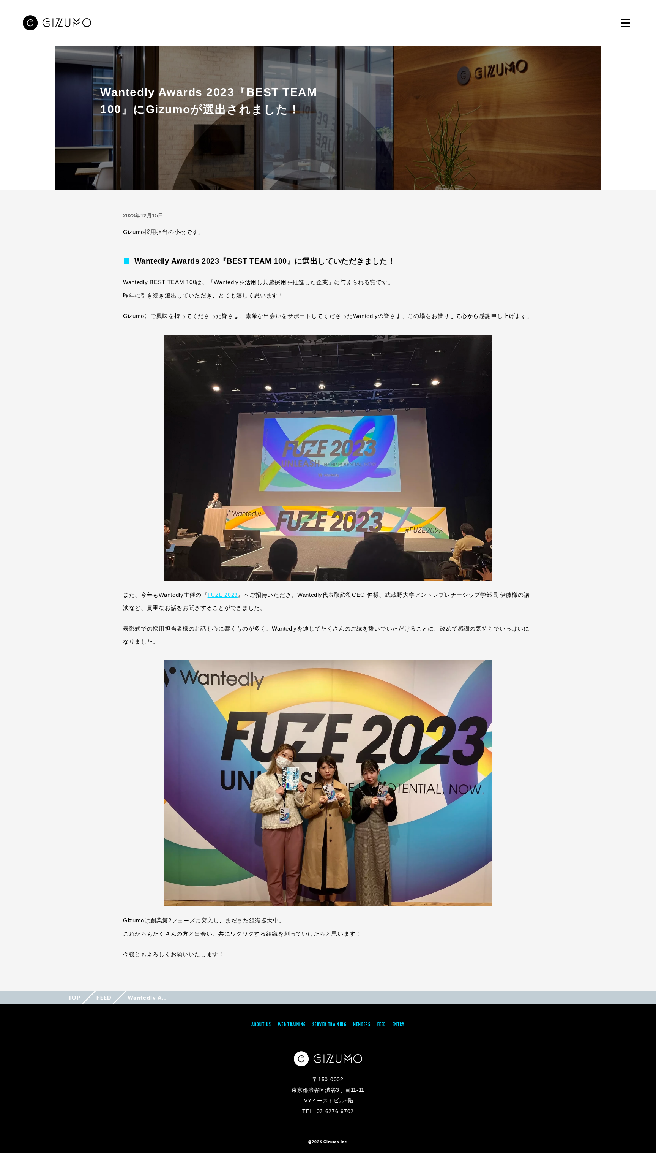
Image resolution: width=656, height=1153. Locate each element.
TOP (74, 997)
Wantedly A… (147, 997)
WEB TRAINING (292, 1024)
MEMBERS (362, 1024)
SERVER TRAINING (329, 1024)
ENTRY (399, 1024)
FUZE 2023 (223, 595)
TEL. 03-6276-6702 (328, 1111)
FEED (104, 997)
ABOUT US (261, 1024)
